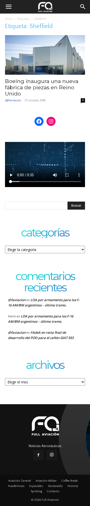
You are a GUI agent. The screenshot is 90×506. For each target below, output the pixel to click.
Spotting (36, 491)
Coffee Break (69, 480)
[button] (8, 7)
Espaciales (36, 486)
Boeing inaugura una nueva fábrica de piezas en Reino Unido (41, 87)
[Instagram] (52, 455)
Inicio (8, 19)
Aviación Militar (46, 480)
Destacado (55, 486)
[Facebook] (38, 455)
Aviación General (19, 480)
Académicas (16, 486)
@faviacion (13, 100)
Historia (73, 486)
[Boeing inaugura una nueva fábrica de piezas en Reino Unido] (45, 55)
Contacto (53, 491)
